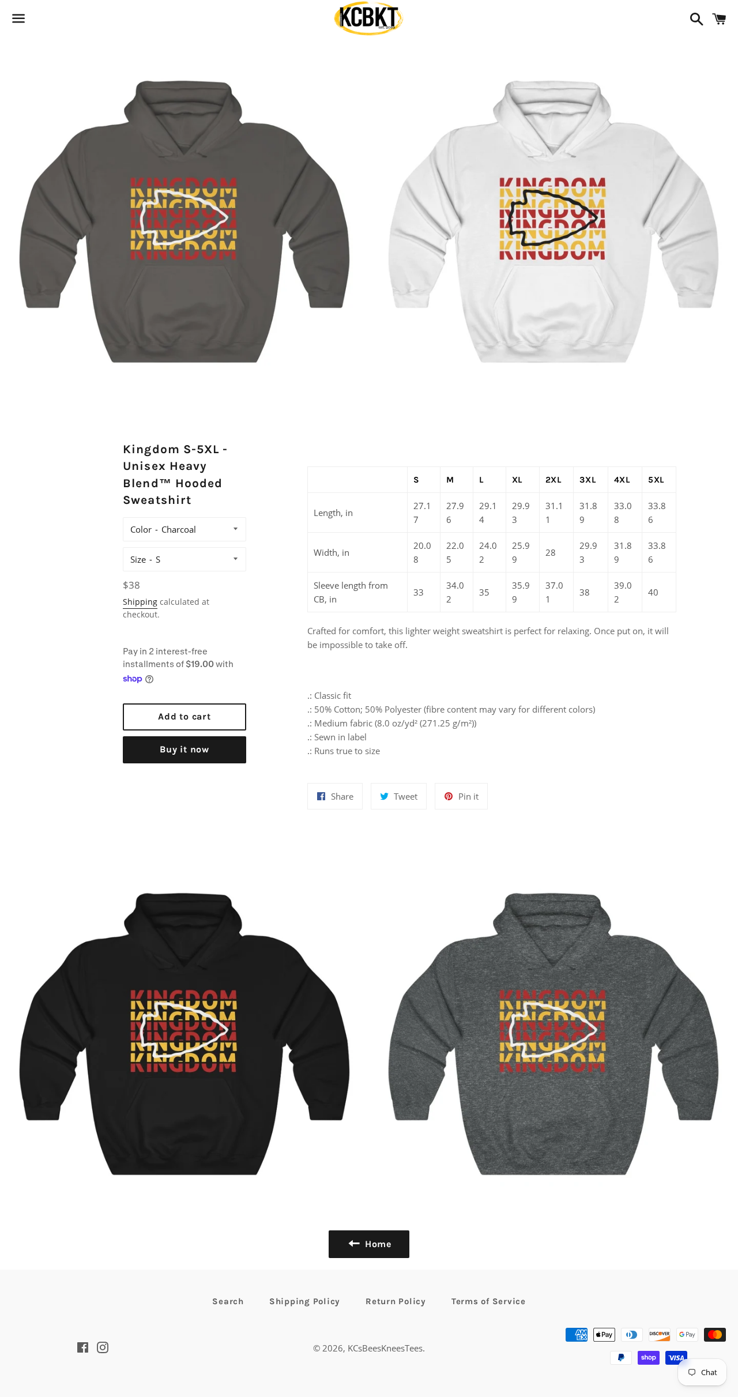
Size (138, 559)
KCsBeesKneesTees (385, 1348)
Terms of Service (488, 1301)
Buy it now (184, 749)
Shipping (140, 601)
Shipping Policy (304, 1301)
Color (141, 529)
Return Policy (396, 1301)
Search (228, 1301)
